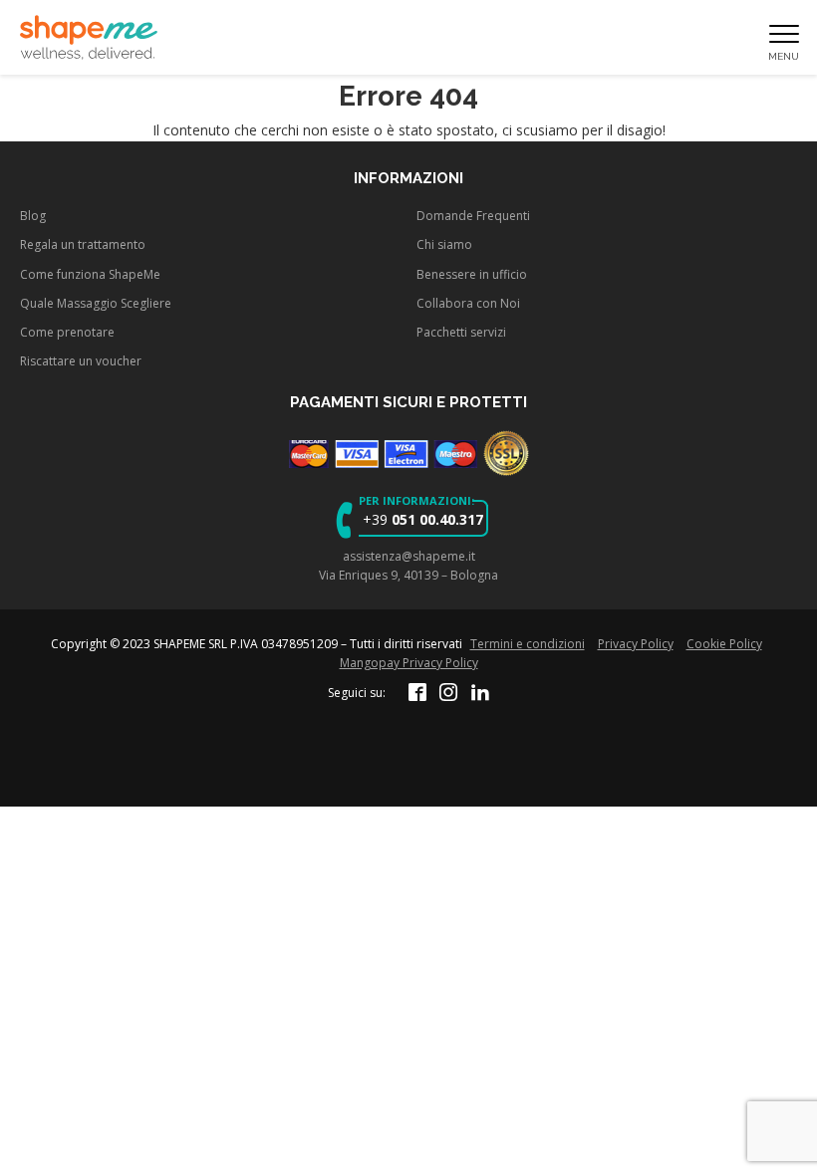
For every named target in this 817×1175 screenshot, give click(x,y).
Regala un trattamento (82, 244)
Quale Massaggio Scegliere (95, 303)
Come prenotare (67, 332)
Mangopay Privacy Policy (409, 662)
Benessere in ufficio (471, 274)
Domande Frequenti (473, 215)
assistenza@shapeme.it (409, 556)
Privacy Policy (636, 643)
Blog (33, 215)
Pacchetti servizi (461, 332)
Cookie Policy (724, 643)
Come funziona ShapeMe (90, 274)
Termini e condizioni (527, 643)
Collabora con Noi (468, 303)
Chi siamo (444, 244)
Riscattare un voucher (80, 360)
